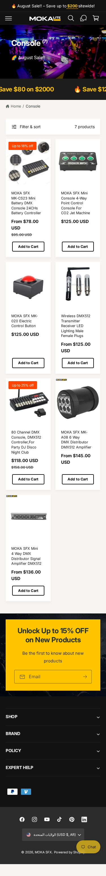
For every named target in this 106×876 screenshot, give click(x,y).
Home (16, 106)
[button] (8, 18)
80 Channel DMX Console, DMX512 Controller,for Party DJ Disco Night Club (26, 442)
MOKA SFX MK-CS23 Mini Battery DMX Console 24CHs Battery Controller (26, 203)
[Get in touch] (83, 18)
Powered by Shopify (69, 852)
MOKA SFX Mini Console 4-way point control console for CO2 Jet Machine (75, 203)
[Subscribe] (85, 677)
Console (33, 106)
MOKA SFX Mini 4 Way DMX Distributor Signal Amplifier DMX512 (26, 556)
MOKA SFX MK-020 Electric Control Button (24, 321)
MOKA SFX (43, 852)
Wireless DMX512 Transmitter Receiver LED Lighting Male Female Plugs (75, 326)
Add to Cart (28, 246)
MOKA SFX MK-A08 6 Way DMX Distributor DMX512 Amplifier (76, 439)
